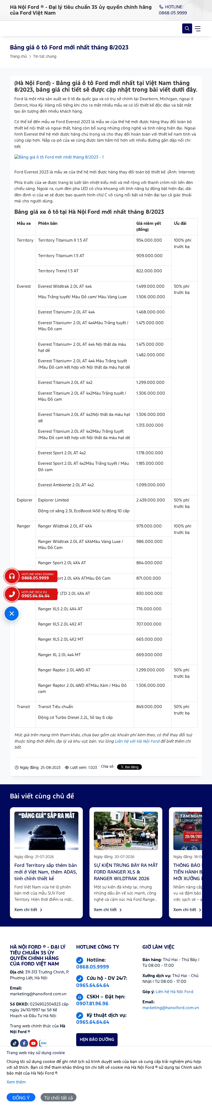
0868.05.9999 (92, 967)
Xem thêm (16, 1082)
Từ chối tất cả (58, 1098)
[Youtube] (33, 1043)
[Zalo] (43, 1043)
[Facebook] (24, 1043)
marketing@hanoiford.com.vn (170, 1008)
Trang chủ (18, 56)
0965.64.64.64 (92, 985)
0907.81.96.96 (92, 1004)
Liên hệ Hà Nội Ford (174, 992)
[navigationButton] (197, 28)
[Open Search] (187, 28)
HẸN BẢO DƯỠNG (97, 1039)
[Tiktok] (14, 1043)
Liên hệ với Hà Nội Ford (137, 741)
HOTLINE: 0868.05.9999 (173, 10)
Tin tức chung (44, 56)
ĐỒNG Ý (21, 1098)
